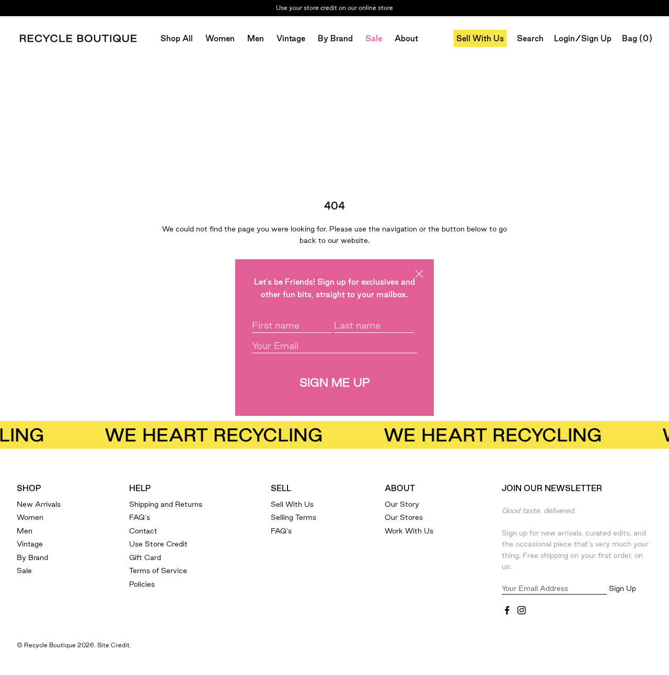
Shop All (176, 38)
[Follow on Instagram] (521, 610)
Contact (143, 531)
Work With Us (409, 531)
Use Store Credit (158, 544)
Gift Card (145, 557)
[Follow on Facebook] (507, 610)
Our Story (402, 504)
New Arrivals (39, 504)
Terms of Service (158, 570)
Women (220, 38)
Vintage (290, 38)
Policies (142, 584)
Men (255, 38)
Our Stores (404, 517)
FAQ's (139, 517)
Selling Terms (293, 517)
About (406, 38)
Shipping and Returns (165, 504)
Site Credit (113, 645)
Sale (373, 38)
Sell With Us (480, 38)
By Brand (335, 38)
